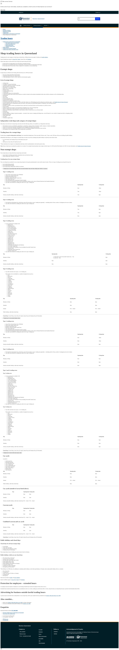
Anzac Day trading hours (10, 43)
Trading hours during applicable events (10, 49)
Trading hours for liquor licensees (9, 48)
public (11, 577)
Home (4, 29)
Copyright (40, 629)
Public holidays (6, 47)
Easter (19, 59)
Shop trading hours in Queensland (12, 42)
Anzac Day (15, 59)
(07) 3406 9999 (15, 610)
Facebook (56, 631)
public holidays (45, 57)
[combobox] (86, 18)
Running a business (7, 30)
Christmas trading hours (10, 46)
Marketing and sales (7, 31)
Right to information (42, 636)
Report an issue (23, 633)
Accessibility (41, 638)
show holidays (17, 577)
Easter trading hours (9, 45)
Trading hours (5, 32)
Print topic (6, 620)
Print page (6, 619)
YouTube (55, 633)
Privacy (40, 634)
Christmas (29, 59)
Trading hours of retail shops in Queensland (11, 33)
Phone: (25, 636)
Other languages (42, 643)
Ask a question (22, 631)
